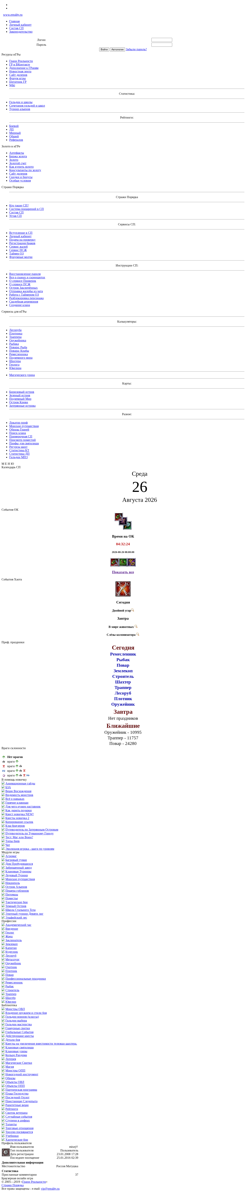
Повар (9, 974)
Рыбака (14, 343)
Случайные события (18, 1116)
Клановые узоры (16, 1051)
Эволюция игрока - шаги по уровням (29, 848)
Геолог (9, 932)
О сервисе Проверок (22, 280)
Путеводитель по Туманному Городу (29, 833)
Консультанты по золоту (25, 170)
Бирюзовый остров (21, 391)
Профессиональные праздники (25, 978)
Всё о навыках (14, 798)
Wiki (12, 85)
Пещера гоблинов (17, 890)
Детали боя (12, 1039)
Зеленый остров (19, 395)
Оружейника (17, 340)
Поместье (11, 898)
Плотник (11, 971)
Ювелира (15, 368)
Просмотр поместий (22, 440)
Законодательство (20, 31)
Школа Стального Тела (20, 909)
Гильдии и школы (20, 102)
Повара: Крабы (19, 350)
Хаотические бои (16, 1139)
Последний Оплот (17, 1097)
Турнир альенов (19, 109)
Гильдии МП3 (18, 457)
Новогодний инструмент (21, 1074)
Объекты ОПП (15, 1085)
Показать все (123, 572)
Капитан (11, 948)
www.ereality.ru (12, 14)
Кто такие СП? (19, 205)
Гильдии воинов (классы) (22, 1016)
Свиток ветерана (16, 1112)
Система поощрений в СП (26, 209)
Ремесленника (18, 354)
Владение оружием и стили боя (26, 1012)
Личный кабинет (20, 24)
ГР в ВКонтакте (19, 64)
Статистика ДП (19, 453)
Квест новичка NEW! (19, 814)
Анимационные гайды (20, 783)
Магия (9, 1066)
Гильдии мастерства (18, 1024)
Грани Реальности (21, 61)
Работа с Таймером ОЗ (24, 294)
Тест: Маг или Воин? (19, 837)
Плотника (15, 333)
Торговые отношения (19, 1128)
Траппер (10, 994)
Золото (13, 159)
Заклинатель (13, 940)
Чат (7, 845)
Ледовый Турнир (16, 875)
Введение (11, 928)
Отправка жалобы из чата (26, 291)
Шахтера (15, 361)
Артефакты (16, 152)
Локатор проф (18, 422)
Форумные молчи (20, 257)
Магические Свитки (18, 1062)
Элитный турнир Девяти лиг (24, 913)
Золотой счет (17, 163)
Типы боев (12, 841)
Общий (14, 136)
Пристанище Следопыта (21, 1101)
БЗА (8, 787)
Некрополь (12, 883)
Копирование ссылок (19, 821)
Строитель (12, 990)
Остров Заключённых (23, 287)
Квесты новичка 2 (17, 818)
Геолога (14, 364)
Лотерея (10, 1059)
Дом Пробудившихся (19, 863)
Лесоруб (10, 955)
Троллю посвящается (19, 1132)
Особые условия (20, 180)
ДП (11, 129)
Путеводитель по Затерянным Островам (31, 829)
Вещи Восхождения (18, 791)
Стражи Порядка (13, 1185)
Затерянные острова (22, 405)
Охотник (11, 967)
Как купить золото (21, 166)
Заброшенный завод (18, 867)
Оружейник (13, 963)
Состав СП (16, 28)
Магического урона (22, 375)
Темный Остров (15, 906)
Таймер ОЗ (16, 253)
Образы (10, 1078)
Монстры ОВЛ (15, 1009)
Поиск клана (17, 433)
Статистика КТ (19, 450)
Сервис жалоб (18, 246)
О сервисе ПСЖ (19, 284)
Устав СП (15, 215)
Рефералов (16, 139)
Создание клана (19, 305)
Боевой (14, 126)
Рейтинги (11, 1109)
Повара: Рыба (18, 347)
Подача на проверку (22, 239)
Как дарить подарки (18, 810)
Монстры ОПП (15, 1070)
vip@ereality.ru (50, 1188)
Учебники (12, 1135)
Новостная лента (20, 71)
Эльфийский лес (16, 917)
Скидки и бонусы (20, 177)
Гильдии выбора (16, 1020)
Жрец (9, 936)
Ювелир (10, 1001)
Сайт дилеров (18, 74)
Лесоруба (15, 330)
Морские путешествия (24, 426)
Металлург (12, 959)
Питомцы (11, 894)
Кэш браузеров (15, 825)
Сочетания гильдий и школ (27, 105)
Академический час (18, 924)
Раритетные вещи (17, 1105)
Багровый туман (16, 860)
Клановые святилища (19, 1047)
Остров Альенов (16, 886)
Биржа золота (18, 156)
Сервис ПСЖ (18, 250)
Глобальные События (19, 1032)
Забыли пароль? (136, 49)
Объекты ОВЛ (14, 1082)
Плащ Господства (16, 1093)
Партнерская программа (21, 1089)
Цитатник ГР (18, 81)
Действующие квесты (19, 1036)
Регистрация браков (22, 243)
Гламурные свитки (17, 1028)
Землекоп (11, 944)
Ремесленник (14, 982)
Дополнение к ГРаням (23, 68)
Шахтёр (10, 997)
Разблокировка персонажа (26, 298)
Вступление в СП (20, 232)
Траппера (15, 337)
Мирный (15, 132)
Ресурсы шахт (18, 446)
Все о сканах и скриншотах (27, 277)
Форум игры (17, 78)
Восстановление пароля (25, 274)
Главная (14, 21)
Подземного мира (20, 357)
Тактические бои (16, 902)
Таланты (11, 1124)
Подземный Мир (20, 398)
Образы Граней (19, 429)
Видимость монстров (19, 795)
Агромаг (11, 856)
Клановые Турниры (18, 871)
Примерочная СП (20, 436)
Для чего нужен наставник (23, 806)
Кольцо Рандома (16, 1055)
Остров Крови (18, 402)
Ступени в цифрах (17, 1120)
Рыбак (9, 986)
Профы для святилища (24, 443)
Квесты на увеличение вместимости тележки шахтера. (41, 1043)
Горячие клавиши (16, 802)
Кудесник (11, 951)
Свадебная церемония (23, 301)
